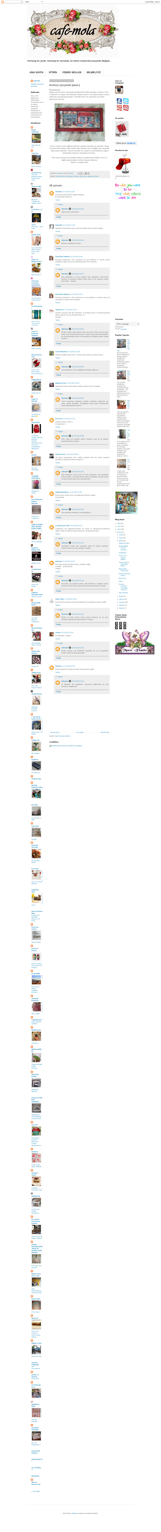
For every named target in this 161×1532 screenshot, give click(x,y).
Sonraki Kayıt (54, 732)
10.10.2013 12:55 (69, 192)
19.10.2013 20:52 (78, 367)
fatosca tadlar (36, 186)
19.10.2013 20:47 (78, 274)
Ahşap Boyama (60, 176)
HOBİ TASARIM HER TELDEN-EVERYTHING (36, 527)
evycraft (34, 1125)
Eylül (121, 596)
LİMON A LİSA (36, 1343)
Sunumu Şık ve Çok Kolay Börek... (124, 564)
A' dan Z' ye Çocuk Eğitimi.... (123, 557)
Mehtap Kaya (36, 1030)
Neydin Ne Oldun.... (128, 405)
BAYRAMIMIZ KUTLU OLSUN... (123, 548)
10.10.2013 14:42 (69, 225)
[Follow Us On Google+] (119, 110)
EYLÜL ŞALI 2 (35, 1312)
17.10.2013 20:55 (69, 666)
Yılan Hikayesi (128, 433)
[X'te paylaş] (83, 173)
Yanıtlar (60, 204)
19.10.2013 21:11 (78, 543)
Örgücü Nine (35, 1299)
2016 (119, 523)
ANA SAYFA (36, 72)
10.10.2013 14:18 (78, 209)
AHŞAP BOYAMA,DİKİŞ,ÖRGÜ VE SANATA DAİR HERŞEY (37, 1249)
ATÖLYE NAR (36, 779)
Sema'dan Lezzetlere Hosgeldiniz (35, 283)
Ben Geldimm (35, 753)
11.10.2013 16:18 (71, 599)
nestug (33, 455)
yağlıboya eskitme (92, 176)
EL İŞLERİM (35, 974)
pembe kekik (36, 235)
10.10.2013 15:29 (74, 352)
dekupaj (76, 176)
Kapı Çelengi (123, 593)
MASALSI (34, 1318)
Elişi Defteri (35, 422)
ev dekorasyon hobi (62, 526)
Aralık (121, 535)
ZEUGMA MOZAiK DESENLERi (35, 619)
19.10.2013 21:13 (78, 580)
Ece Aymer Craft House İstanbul (35, 1221)
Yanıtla (57, 200)
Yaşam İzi (34, 153)
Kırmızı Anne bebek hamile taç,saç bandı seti (36, 371)
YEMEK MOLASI (72, 72)
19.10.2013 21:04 (78, 509)
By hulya (34, 805)
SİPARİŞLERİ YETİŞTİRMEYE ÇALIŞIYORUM (36, 1116)
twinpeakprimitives (62, 492)
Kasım (121, 538)
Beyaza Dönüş (128, 373)
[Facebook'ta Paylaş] (86, 173)
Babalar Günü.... (36, 563)
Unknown (58, 192)
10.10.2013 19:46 (72, 454)
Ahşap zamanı (60, 454)
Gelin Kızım (34, 1043)
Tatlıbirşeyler (36, 673)
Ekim (121, 541)
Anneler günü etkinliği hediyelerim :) (35, 1211)
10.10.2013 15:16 (71, 310)
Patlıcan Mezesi (36, 274)
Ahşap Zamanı (36, 694)
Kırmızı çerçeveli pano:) (124, 574)
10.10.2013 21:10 (76, 526)
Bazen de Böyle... (36, 166)
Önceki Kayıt (105, 732)
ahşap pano (69, 176)
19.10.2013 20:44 (78, 240)
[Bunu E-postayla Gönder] (78, 173)
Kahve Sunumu (36, 348)
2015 (119, 526)
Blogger (74, 1513)
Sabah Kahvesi (36, 393)
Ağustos (122, 599)
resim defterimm (61, 352)
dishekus (34, 1152)
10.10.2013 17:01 (69, 419)
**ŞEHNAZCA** (37, 1020)
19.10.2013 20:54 (78, 398)
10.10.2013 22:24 (69, 561)
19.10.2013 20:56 (78, 436)
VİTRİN (53, 72)
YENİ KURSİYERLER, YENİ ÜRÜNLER (36, 1291)
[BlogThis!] (81, 173)
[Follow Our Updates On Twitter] (126, 104)
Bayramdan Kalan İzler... (124, 570)
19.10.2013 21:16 (78, 614)
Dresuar (128, 461)
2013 (119, 532)
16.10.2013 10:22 (67, 632)
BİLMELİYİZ (94, 72)
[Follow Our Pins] (126, 110)
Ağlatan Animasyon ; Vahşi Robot (37, 226)
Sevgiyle (34, 839)
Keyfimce (34, 759)
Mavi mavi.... (123, 578)
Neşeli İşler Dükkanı (62, 256)
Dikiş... (121, 581)
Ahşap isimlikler (36, 942)
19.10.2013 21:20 (78, 648)
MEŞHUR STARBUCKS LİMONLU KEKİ (36, 201)
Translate (123, 329)
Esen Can (58, 419)
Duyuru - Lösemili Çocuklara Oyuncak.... (123, 587)
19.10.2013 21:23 (78, 681)
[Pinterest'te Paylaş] (88, 173)
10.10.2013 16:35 (73, 383)
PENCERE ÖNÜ (36, 1356)
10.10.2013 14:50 (76, 256)
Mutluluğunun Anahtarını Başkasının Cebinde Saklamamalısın (36, 1141)
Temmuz (122, 602)
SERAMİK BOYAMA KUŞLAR (34, 709)
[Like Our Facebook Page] (119, 104)
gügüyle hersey (60, 383)
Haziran (122, 605)
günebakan (35, 1476)
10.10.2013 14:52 (76, 294)
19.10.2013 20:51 (78, 329)
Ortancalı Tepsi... (124, 543)
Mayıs (121, 608)
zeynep (58, 632)
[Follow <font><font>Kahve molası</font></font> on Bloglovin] (126, 144)
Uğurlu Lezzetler (36, 596)
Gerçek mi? (35, 666)
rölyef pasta (83, 176)
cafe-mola (35, 826)
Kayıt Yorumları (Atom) (62, 736)
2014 (119, 529)
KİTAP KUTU (35, 1378)
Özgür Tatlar (59, 599)
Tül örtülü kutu (35, 772)
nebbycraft (35, 740)
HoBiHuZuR (35, 1196)
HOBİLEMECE (36, 380)
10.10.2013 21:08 (76, 492)
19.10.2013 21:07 (78, 472)
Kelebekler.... (123, 553)
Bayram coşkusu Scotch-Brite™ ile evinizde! (36, 965)
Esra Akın (34, 869)
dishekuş (58, 666)
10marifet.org (36, 173)
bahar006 (58, 225)
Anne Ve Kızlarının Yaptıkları (34, 333)
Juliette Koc (59, 310)
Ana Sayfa (79, 732)
